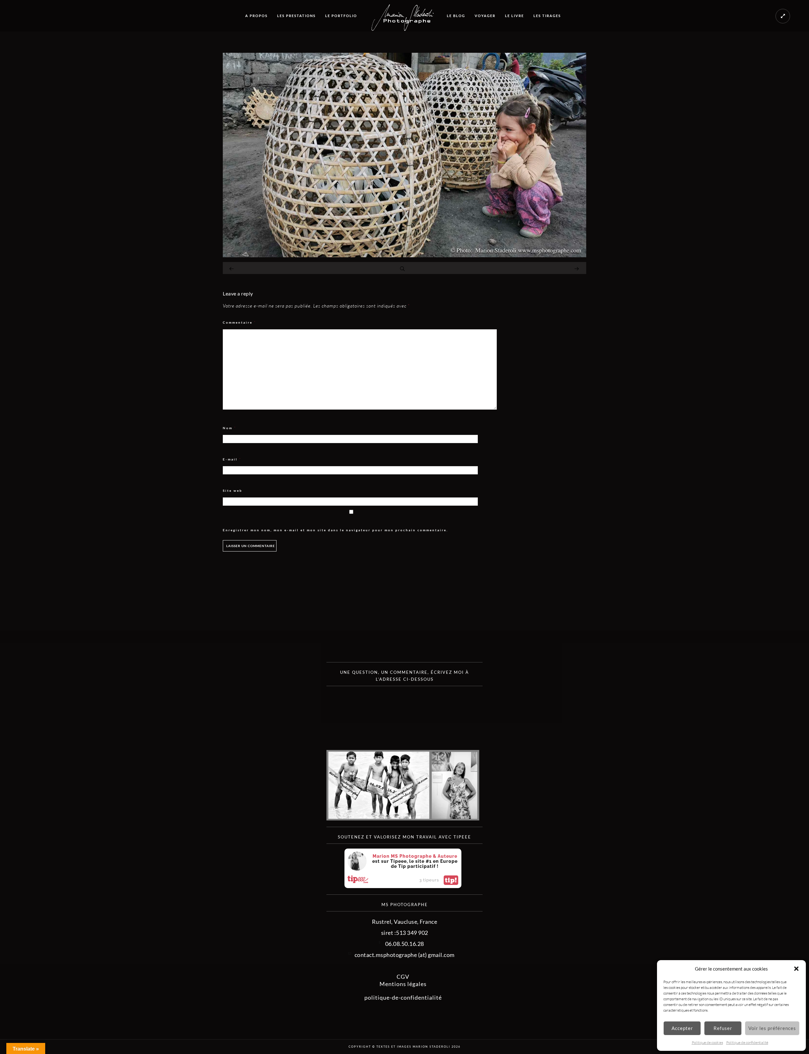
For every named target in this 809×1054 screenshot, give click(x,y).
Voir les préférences (772, 1028)
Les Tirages (547, 16)
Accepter (682, 1028)
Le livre (514, 16)
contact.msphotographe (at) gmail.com (405, 954)
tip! (451, 880)
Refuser (723, 1028)
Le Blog (456, 16)
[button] (796, 969)
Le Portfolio (341, 16)
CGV (403, 976)
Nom (229, 428)
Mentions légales (403, 983)
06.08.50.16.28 (404, 943)
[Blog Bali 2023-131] (404, 255)
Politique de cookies (707, 1042)
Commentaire (239, 322)
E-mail (232, 459)
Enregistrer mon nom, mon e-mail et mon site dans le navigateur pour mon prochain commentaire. (335, 530)
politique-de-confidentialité (403, 997)
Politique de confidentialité (747, 1042)
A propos (256, 16)
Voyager (485, 16)
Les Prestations (296, 16)
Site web (232, 490)
